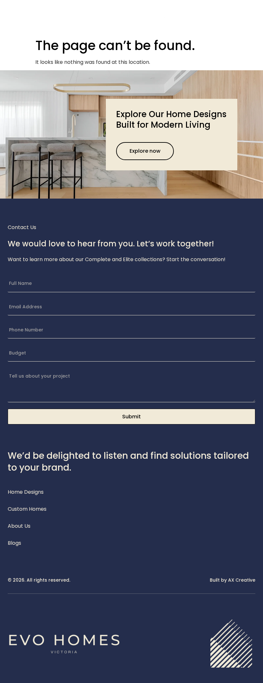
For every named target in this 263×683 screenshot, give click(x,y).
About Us (19, 526)
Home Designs (26, 492)
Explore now (145, 151)
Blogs (14, 543)
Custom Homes (27, 509)
